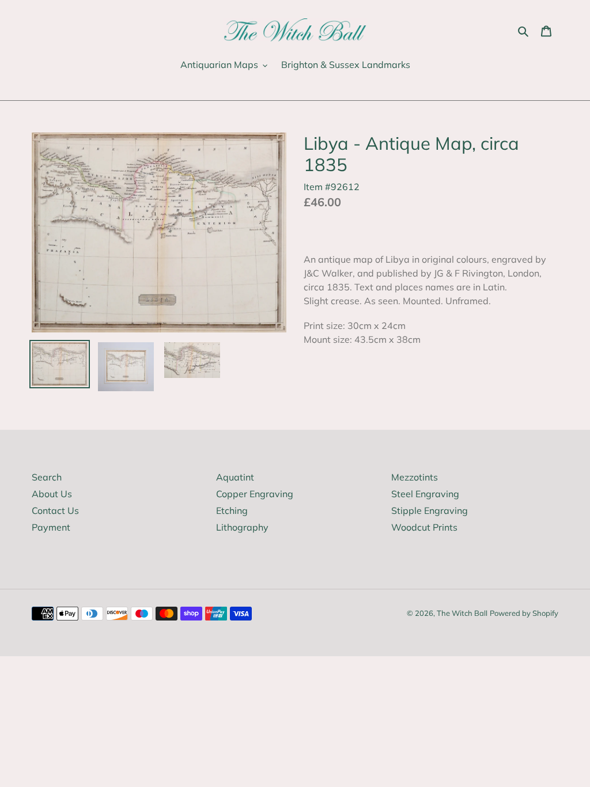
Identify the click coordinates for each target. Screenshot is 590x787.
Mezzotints (414, 477)
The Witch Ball (462, 613)
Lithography (242, 527)
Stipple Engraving (429, 510)
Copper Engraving (254, 494)
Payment (51, 527)
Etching (232, 510)
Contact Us (55, 510)
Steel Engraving (425, 494)
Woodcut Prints (424, 527)
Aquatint (235, 477)
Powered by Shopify (524, 613)
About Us (52, 494)
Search (47, 477)
